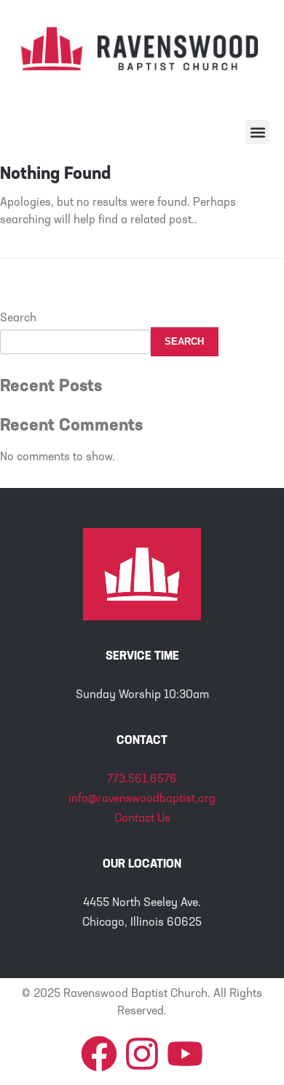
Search (18, 318)
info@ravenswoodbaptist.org (142, 799)
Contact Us (142, 819)
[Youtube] (185, 1054)
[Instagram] (142, 1054)
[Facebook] (99, 1054)
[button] (257, 132)
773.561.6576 (142, 779)
